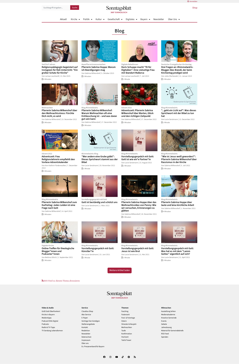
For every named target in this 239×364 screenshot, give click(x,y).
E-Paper (85, 318)
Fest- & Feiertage (128, 318)
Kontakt (85, 327)
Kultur (99, 19)
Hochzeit (124, 337)
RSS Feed (165, 333)
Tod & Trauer (126, 340)
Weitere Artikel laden (119, 270)
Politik (86, 19)
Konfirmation (126, 333)
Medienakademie (168, 314)
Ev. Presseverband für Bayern (93, 346)
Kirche (74, 19)
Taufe (123, 330)
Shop (194, 7)
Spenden (164, 337)
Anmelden (193, 1)
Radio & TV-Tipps (48, 327)
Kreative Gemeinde (169, 318)
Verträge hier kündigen (91, 321)
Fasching (124, 311)
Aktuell (63, 19)
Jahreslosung (166, 327)
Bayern (143, 19)
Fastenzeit (125, 314)
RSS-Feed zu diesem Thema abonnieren (62, 281)
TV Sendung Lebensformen (52, 330)
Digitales (130, 19)
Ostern (124, 321)
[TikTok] (123, 357)
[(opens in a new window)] (104, 357)
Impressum (86, 340)
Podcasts (45, 324)
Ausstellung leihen (168, 311)
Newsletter (158, 19)
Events (163, 321)
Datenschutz (86, 337)
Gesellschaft (114, 19)
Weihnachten (126, 327)
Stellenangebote (88, 324)
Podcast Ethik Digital (50, 321)
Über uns (85, 343)
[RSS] (135, 357)
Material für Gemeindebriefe (172, 330)
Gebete (164, 324)
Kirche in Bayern (48, 314)
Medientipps (46, 318)
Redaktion (86, 330)
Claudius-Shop (87, 311)
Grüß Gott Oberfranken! (51, 311)
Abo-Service (86, 314)
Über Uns (172, 19)
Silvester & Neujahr (128, 324)
